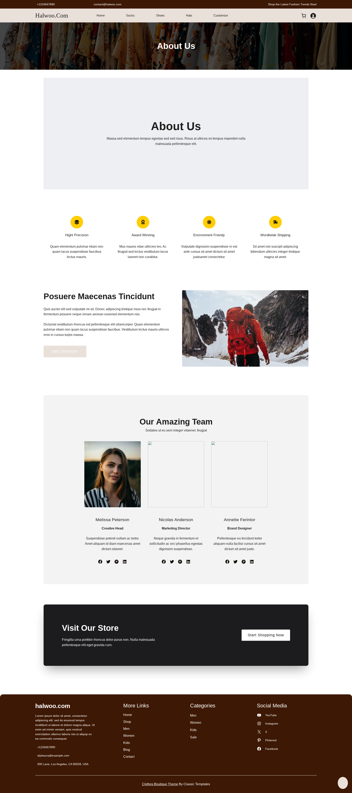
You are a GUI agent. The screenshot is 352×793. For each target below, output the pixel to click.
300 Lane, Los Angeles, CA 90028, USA (62, 764)
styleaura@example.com (53, 755)
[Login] (313, 16)
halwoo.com (51, 15)
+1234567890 (46, 4)
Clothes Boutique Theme (160, 784)
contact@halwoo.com (107, 4)
